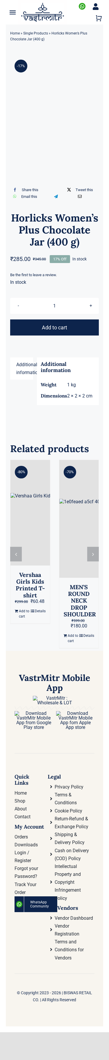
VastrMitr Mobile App (54, 683)
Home (15, 33)
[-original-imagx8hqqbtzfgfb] (54, 87)
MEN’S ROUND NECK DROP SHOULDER (80, 600)
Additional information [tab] (24, 368)
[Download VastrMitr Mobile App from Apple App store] (75, 713)
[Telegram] (56, 196)
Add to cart (54, 327)
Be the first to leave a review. (33, 275)
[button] (16, 554)
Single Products (35, 33)
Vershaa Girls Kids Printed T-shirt (30, 585)
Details (40, 611)
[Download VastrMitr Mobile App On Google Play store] (34, 713)
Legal (54, 776)
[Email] (80, 196)
